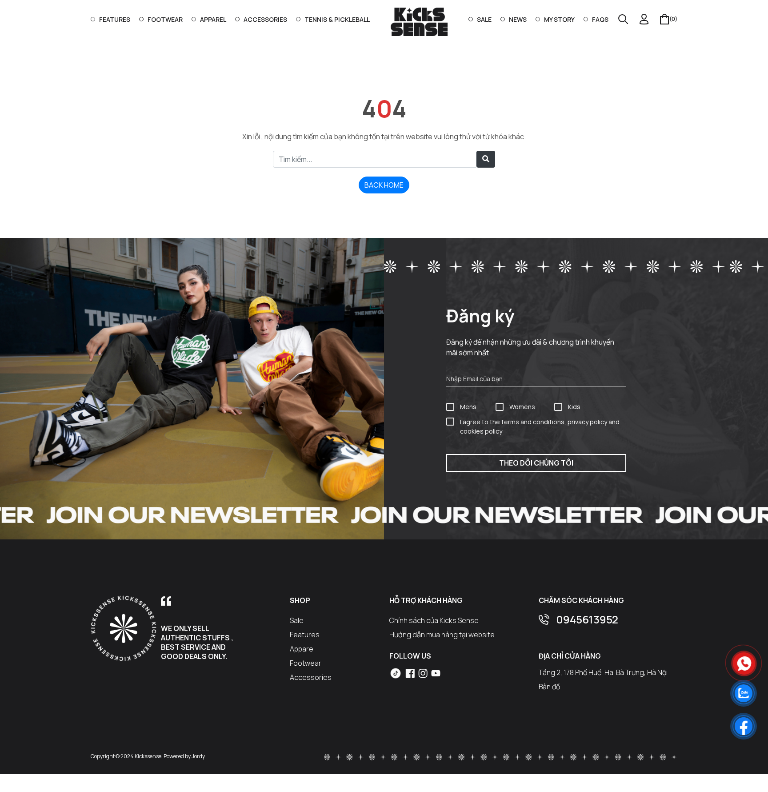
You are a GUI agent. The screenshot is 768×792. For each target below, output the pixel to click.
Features (114, 19)
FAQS (600, 19)
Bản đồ (549, 686)
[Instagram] (423, 672)
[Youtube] (435, 672)
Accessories (265, 19)
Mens (468, 406)
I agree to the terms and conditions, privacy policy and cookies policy (540, 426)
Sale (484, 19)
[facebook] (410, 672)
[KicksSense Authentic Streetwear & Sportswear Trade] (419, 21)
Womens (522, 406)
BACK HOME (384, 185)
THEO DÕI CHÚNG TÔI (536, 463)
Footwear (165, 19)
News (518, 19)
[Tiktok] (395, 673)
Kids (574, 406)
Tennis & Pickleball (337, 19)
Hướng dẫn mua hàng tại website (442, 634)
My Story (559, 19)
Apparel (213, 19)
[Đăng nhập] (644, 19)
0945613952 (587, 619)
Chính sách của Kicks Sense (434, 620)
